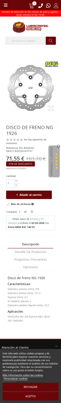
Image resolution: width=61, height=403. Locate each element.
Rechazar (30, 387)
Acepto (30, 396)
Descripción (30, 244)
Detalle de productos (30, 252)
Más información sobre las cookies (23, 375)
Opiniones (30, 267)
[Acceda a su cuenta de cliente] (56, 6)
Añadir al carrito (30, 195)
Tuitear (25, 212)
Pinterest (32, 212)
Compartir (19, 212)
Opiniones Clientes (51, 161)
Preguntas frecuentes (30, 259)
